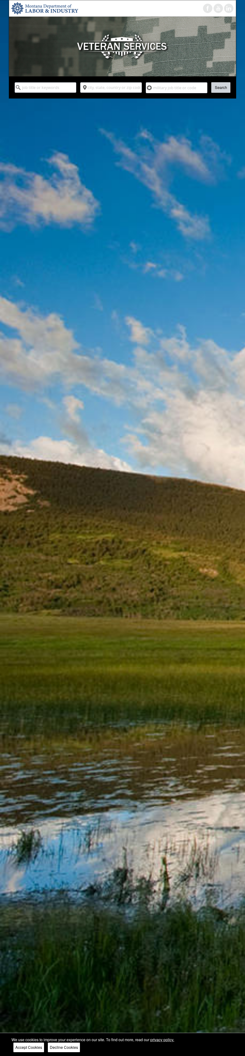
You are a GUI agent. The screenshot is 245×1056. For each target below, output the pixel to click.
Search (221, 87)
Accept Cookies (28, 1047)
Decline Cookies (64, 1047)
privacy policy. (162, 1039)
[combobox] (45, 87)
